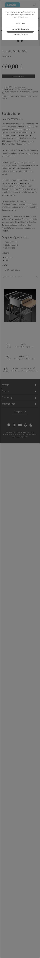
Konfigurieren (20, 23)
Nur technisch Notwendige (20, 29)
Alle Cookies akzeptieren (20, 35)
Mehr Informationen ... (20, 17)
